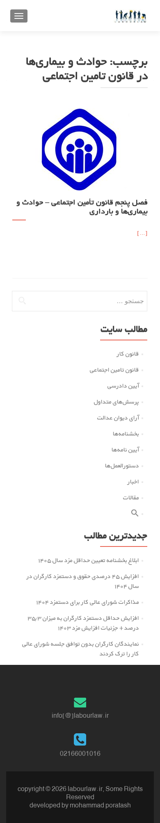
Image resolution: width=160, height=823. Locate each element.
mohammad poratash (100, 805)
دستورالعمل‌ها (122, 465)
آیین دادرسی (123, 385)
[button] (135, 514)
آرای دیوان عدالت (118, 417)
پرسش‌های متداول (116, 401)
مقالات (131, 497)
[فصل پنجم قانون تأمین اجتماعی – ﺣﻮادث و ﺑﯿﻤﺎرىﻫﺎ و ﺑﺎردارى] (80, 149)
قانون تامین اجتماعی (114, 369)
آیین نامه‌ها (125, 449)
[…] (142, 233)
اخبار (133, 481)
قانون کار (128, 353)
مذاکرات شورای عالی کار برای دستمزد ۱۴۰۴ (87, 602)
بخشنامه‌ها (126, 433)
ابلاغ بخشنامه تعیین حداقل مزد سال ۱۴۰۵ (88, 560)
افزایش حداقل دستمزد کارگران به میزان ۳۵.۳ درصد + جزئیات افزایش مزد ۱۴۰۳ (83, 623)
